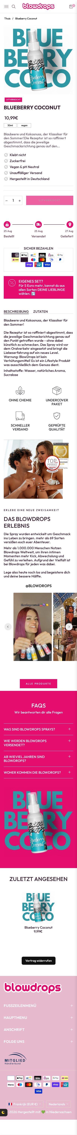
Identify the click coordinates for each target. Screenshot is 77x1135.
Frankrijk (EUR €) (25, 1104)
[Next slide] (69, 626)
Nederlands (57, 1104)
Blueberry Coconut (38, 927)
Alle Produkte (38, 683)
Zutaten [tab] (40, 312)
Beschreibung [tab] (16, 312)
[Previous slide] (8, 626)
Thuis (7, 18)
